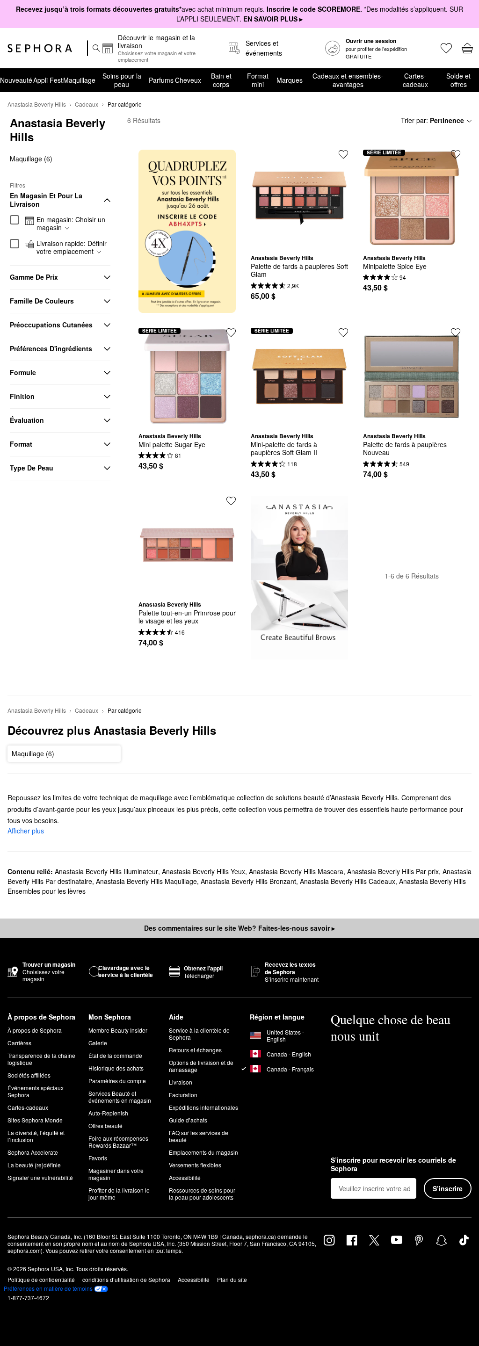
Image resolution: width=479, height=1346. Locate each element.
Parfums (161, 80)
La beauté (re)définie (34, 1165)
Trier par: (432, 120)
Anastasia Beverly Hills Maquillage (146, 881)
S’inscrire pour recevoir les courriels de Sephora (393, 1164)
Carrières (19, 1043)
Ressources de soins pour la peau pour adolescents (202, 1193)
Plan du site (232, 1279)
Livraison (180, 1082)
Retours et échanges (195, 1050)
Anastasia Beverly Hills (36, 104)
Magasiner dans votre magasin (116, 1173)
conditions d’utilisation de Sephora (126, 1279)
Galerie (97, 1043)
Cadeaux (86, 104)
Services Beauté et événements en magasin (119, 1096)
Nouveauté (16, 80)
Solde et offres (458, 80)
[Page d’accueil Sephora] (40, 48)
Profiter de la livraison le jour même (119, 1193)
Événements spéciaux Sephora (35, 1091)
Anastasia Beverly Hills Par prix (393, 871)
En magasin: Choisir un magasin (70, 224)
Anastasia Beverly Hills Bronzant (248, 881)
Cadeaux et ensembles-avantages (347, 80)
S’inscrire (448, 1188)
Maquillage (79, 80)
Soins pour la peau (121, 80)
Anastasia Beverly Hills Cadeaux (347, 881)
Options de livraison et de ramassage (201, 1065)
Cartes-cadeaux (415, 80)
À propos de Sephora (34, 1030)
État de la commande (115, 1055)
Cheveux (188, 80)
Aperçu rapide (299, 240)
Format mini (258, 80)
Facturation (183, 1095)
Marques (289, 80)
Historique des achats (116, 1068)
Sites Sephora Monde (35, 1120)
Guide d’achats (188, 1120)
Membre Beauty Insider (117, 1030)
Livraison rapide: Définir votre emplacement (71, 247)
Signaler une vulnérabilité (40, 1177)
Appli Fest (48, 80)
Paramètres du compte (117, 1081)
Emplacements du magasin (203, 1152)
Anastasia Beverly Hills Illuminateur (106, 871)
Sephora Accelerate (32, 1152)
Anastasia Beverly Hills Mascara (296, 871)
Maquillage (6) (31, 158)
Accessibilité (185, 1177)
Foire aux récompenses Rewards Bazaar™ (118, 1141)
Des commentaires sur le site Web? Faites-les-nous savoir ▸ (239, 928)
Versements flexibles (195, 1165)
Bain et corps (221, 80)
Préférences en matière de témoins (48, 1288)
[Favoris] (445, 48)
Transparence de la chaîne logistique (41, 1058)
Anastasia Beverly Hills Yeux (203, 871)
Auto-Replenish (108, 1113)
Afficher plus (25, 830)
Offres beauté (105, 1125)
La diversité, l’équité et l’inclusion (36, 1136)
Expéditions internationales (203, 1107)
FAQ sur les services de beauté (198, 1136)
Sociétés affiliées (29, 1075)
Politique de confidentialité (41, 1279)
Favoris (97, 1158)
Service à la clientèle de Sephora (199, 1033)
